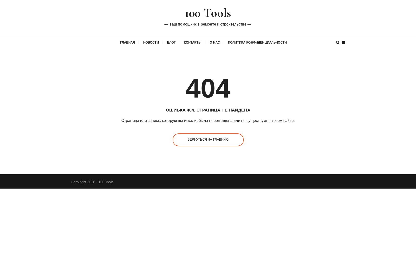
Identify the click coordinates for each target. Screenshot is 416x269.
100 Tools (208, 12)
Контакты (193, 42)
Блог (171, 42)
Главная (127, 42)
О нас (215, 42)
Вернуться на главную (208, 139)
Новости (151, 42)
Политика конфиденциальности (257, 42)
